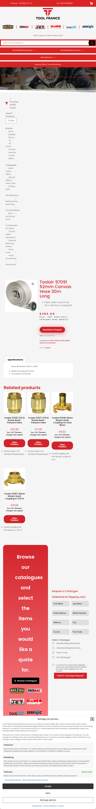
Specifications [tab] (15, 359)
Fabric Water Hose (57, 340)
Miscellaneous (46, 57)
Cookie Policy (37, 806)
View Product (14, 443)
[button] (92, 719)
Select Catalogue (61, 640)
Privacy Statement (50, 806)
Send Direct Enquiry (52, 329)
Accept (48, 786)
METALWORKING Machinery (23, 50)
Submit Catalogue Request (70, 675)
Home (10, 77)
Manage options (48, 800)
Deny (48, 793)
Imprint (61, 806)
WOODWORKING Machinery (70, 50)
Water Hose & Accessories (42, 77)
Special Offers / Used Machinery (48, 64)
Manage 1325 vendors (13, 780)
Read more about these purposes (35, 780)
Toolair (47, 348)
